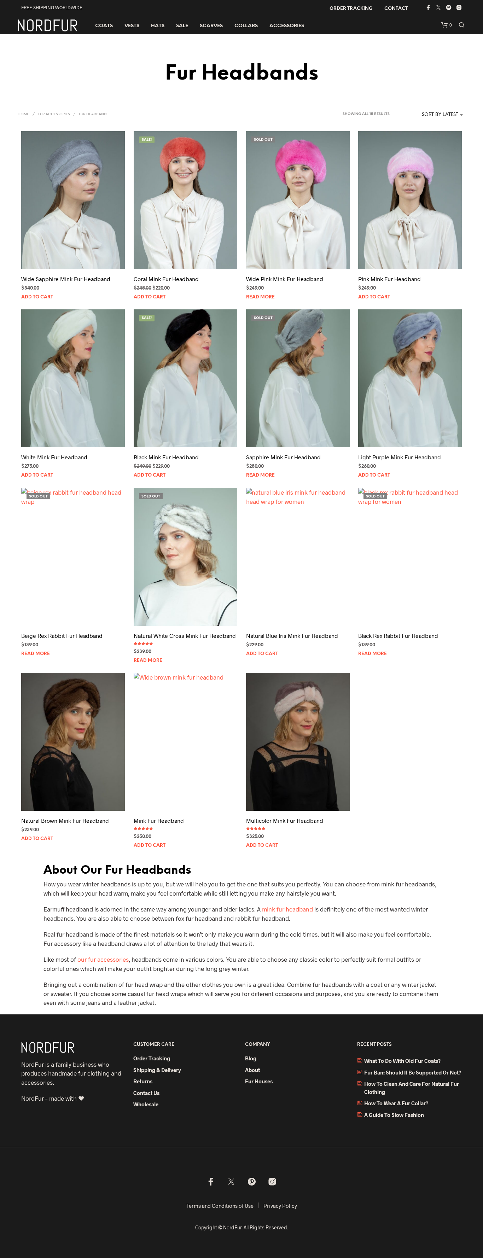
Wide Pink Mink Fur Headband (284, 278)
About (252, 1070)
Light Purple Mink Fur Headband (399, 457)
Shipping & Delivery (157, 1070)
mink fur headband (287, 909)
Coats (104, 26)
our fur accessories (103, 959)
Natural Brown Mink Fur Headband (65, 820)
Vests (131, 26)
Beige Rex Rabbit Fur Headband (62, 635)
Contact (396, 8)
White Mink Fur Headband (54, 457)
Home (23, 114)
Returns (142, 1081)
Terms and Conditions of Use (220, 1205)
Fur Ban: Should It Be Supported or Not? (412, 1072)
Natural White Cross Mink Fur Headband (185, 635)
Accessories (286, 26)
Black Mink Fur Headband (166, 457)
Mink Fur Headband (159, 820)
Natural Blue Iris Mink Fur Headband (292, 635)
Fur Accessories (54, 114)
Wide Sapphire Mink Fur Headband (65, 278)
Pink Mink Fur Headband (389, 278)
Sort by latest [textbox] (440, 114)
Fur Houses (259, 1081)
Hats (157, 26)
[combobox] (429, 115)
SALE (182, 26)
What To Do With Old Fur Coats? (402, 1061)
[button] (446, 25)
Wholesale (145, 1104)
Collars (246, 26)
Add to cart (37, 297)
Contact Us (146, 1093)
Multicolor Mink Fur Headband (284, 820)
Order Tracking (351, 8)
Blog (250, 1058)
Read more (260, 297)
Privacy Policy (280, 1205)
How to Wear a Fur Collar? (396, 1103)
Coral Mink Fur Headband (166, 278)
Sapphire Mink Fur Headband (283, 457)
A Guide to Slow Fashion (394, 1115)
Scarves (211, 26)
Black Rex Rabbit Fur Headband (398, 635)
